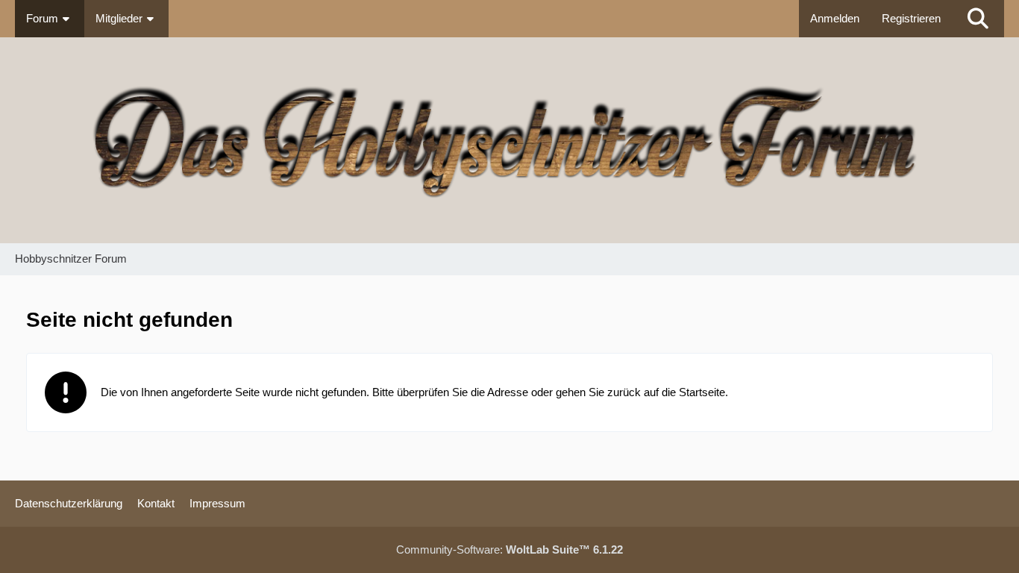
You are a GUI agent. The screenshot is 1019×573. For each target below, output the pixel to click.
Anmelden (834, 18)
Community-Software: (509, 549)
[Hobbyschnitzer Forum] (509, 140)
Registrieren (911, 18)
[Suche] (978, 18)
